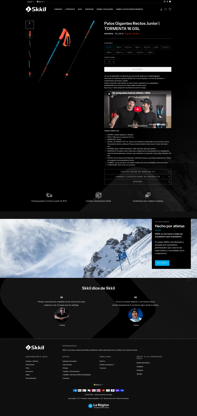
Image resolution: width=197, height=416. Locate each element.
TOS (101, 398)
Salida (28, 375)
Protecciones (30, 364)
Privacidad (83, 398)
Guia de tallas (67, 364)
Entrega (65, 368)
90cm (137, 47)
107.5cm (139, 52)
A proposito (70, 9)
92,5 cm (147, 47)
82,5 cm (109, 47)
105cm (130, 52)
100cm (109, 52)
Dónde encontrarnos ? (107, 364)
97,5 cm (166, 47)
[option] (66, 52)
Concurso (103, 368)
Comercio (58, 9)
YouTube (139, 374)
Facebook (140, 370)
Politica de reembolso (122, 398)
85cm (119, 47)
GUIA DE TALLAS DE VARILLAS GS (138, 171)
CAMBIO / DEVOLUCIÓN (104, 9)
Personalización (31, 378)
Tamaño (108, 43)
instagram (140, 366)
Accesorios (29, 371)
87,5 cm (128, 47)
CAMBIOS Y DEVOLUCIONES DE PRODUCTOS (137, 176)
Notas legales (72, 398)
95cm (156, 47)
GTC (78, 398)
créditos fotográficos (93, 398)
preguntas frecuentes (70, 361)
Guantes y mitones (32, 361)
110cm (150, 52)
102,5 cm (119, 52)
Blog (80, 9)
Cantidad (109, 57)
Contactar (89, 9)
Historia (162, 263)
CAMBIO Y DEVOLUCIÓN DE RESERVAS (129, 9)
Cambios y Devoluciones (71, 371)
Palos (27, 368)
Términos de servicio (109, 398)
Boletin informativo (143, 363)
